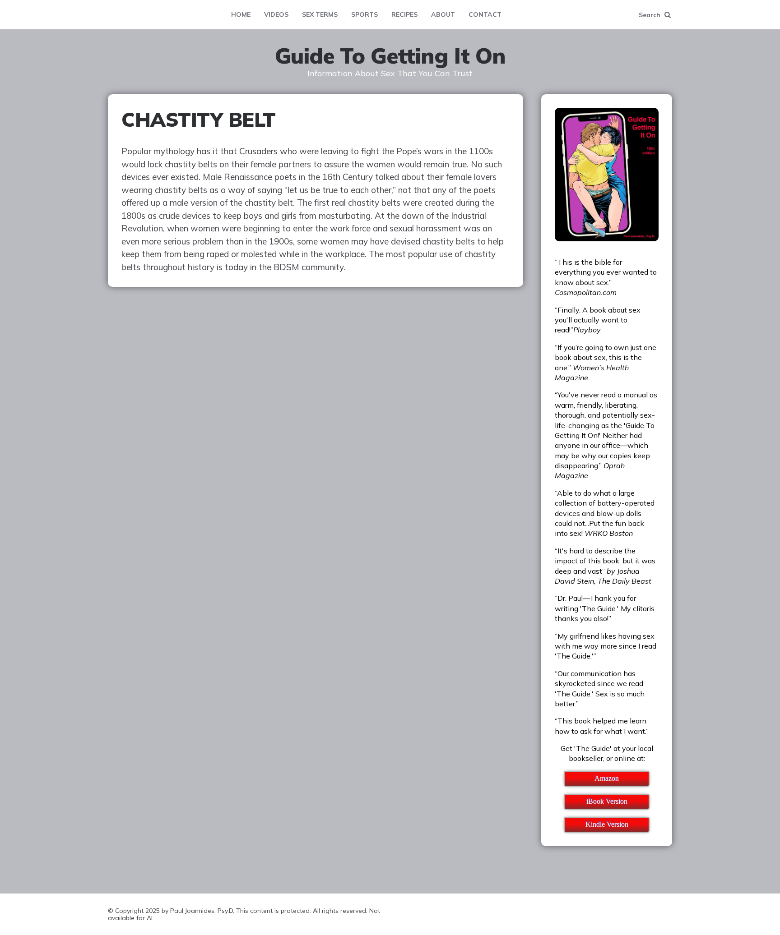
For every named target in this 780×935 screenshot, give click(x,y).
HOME (241, 14)
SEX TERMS (320, 14)
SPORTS (364, 14)
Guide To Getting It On (390, 56)
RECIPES (404, 14)
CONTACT (485, 14)
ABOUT (443, 14)
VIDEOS (276, 14)
